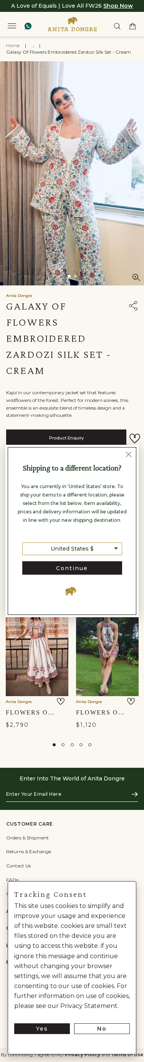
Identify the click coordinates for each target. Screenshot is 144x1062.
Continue (72, 568)
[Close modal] (129, 455)
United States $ (72, 548)
